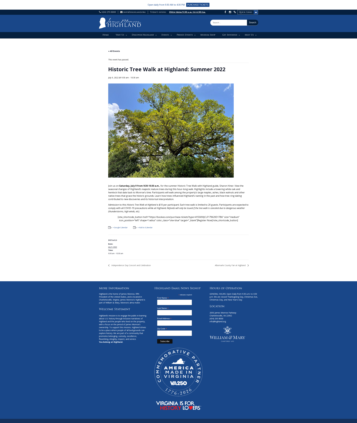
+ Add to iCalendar (145, 227)
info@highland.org (134, 12)
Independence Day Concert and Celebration (131, 265)
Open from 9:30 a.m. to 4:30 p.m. (187, 12)
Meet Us (249, 34)
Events (165, 34)
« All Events (114, 51)
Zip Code (162, 328)
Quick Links (245, 12)
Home (105, 34)
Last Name (162, 308)
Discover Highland (143, 34)
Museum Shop (207, 34)
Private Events (185, 34)
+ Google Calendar (120, 227)
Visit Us (120, 34)
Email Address (164, 318)
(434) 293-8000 (109, 12)
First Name (163, 298)
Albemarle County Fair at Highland (230, 265)
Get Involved (229, 34)
